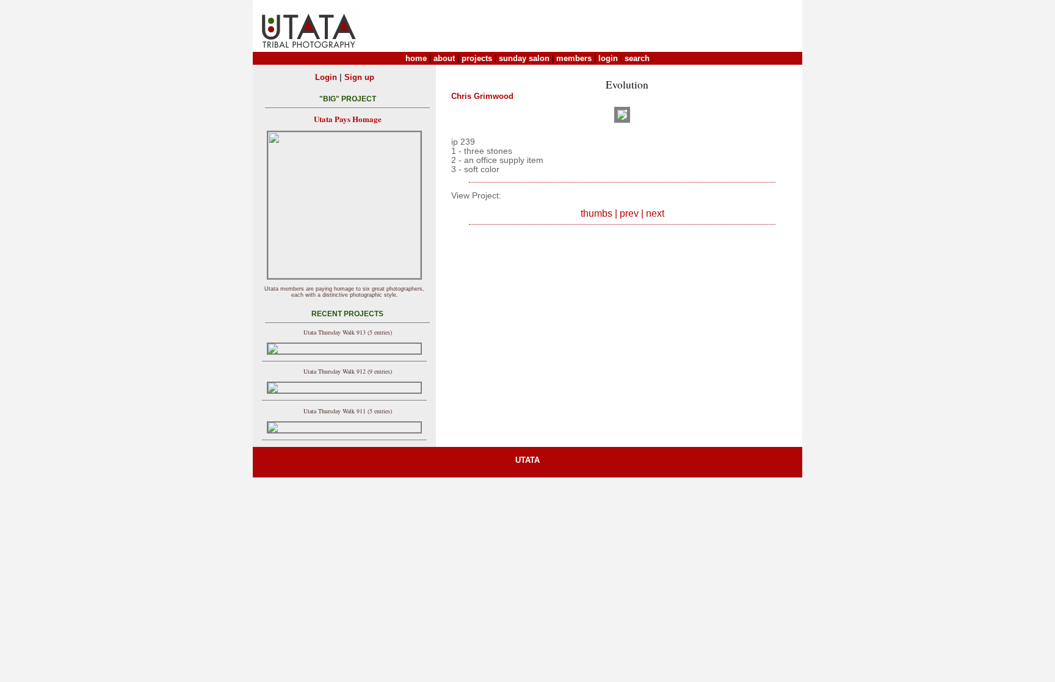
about (444, 58)
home (416, 58)
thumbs (596, 213)
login (608, 58)
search (637, 58)
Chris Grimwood (482, 96)
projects (477, 58)
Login (326, 77)
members (574, 58)
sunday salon (524, 58)
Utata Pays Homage (348, 119)
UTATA (527, 460)
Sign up (359, 77)
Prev (629, 213)
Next (655, 213)
